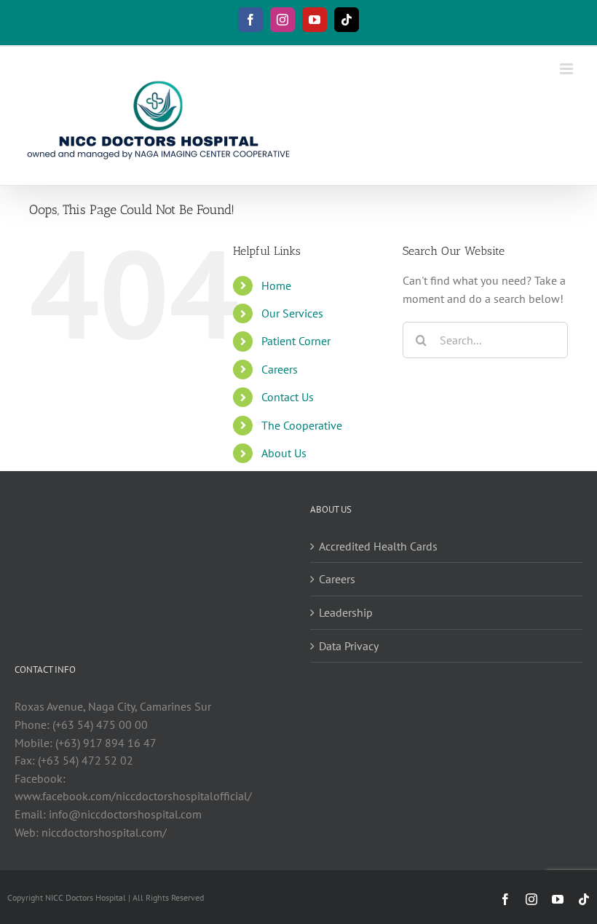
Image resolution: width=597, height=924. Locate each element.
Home (276, 285)
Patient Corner (296, 340)
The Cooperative (301, 425)
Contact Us (287, 397)
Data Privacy (349, 646)
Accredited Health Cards (378, 546)
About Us (284, 453)
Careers (279, 369)
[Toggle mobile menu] (567, 68)
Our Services (292, 313)
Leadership (346, 612)
